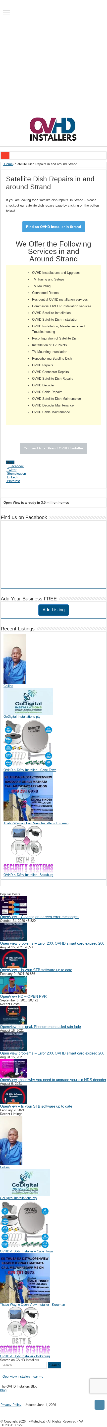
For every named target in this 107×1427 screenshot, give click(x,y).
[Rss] (1, 1394)
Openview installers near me (22, 1376)
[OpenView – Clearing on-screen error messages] (13, 905)
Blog (3, 1390)
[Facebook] (5, 1394)
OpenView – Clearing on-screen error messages (39, 917)
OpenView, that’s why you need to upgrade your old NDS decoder (53, 1080)
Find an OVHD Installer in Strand (53, 227)
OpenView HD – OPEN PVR (23, 996)
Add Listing (54, 609)
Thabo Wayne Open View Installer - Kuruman (35, 823)
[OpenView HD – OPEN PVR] (13, 985)
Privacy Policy (10, 1405)
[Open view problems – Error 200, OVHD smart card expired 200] (13, 931)
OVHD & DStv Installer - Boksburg (28, 875)
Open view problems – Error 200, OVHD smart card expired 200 (52, 943)
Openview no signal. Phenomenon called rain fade (40, 1026)
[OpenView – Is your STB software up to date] (13, 958)
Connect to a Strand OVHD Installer (53, 448)
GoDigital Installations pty (22, 716)
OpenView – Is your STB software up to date (36, 970)
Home (8, 164)
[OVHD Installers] (53, 128)
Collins (8, 686)
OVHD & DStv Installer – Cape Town (29, 770)
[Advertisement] (53, 61)
